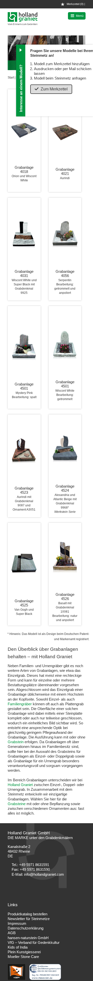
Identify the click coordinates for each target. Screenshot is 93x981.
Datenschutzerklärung (25, 928)
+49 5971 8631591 (34, 865)
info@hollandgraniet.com (44, 874)
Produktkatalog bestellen (27, 914)
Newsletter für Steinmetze (29, 919)
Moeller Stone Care (23, 956)
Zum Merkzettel (54, 89)
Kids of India (18, 947)
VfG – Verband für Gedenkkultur (34, 942)
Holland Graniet (20, 785)
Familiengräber (20, 704)
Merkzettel (75, 3)
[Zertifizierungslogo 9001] (45, 979)
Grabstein (16, 742)
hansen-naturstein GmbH (28, 938)
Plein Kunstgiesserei (24, 952)
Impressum (17, 923)
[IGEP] (17, 979)
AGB (12, 933)
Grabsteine (17, 804)
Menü (80, 16)
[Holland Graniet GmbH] (22, 24)
